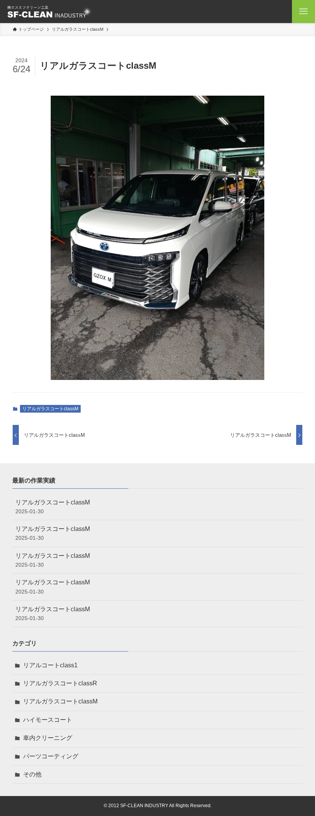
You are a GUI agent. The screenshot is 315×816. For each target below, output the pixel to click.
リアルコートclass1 (50, 665)
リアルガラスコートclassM (50, 408)
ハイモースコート (47, 719)
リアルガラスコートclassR (60, 683)
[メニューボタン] (303, 11)
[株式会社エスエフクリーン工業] (49, 11)
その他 (32, 774)
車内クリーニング (47, 738)
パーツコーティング (50, 756)
